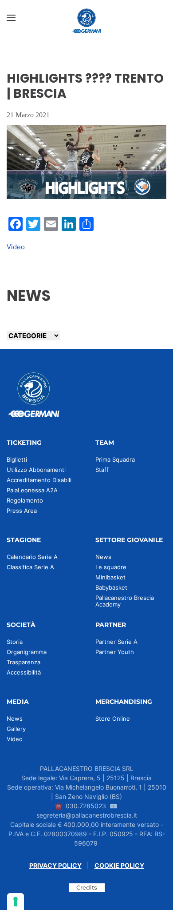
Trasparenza (23, 662)
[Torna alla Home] (86, 18)
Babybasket (111, 587)
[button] (11, 18)
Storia (15, 641)
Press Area (22, 510)
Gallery (16, 728)
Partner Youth (114, 651)
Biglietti (17, 459)
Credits (86, 887)
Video (16, 247)
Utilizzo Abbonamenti (36, 469)
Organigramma (27, 651)
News (103, 556)
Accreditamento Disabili (39, 479)
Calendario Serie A (32, 556)
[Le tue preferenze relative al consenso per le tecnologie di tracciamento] (15, 901)
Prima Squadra (115, 459)
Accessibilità (24, 672)
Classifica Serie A (30, 567)
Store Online (112, 718)
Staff (102, 469)
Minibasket (110, 577)
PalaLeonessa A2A (32, 490)
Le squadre (110, 567)
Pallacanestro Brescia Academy (124, 601)
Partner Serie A (116, 641)
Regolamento (25, 500)
